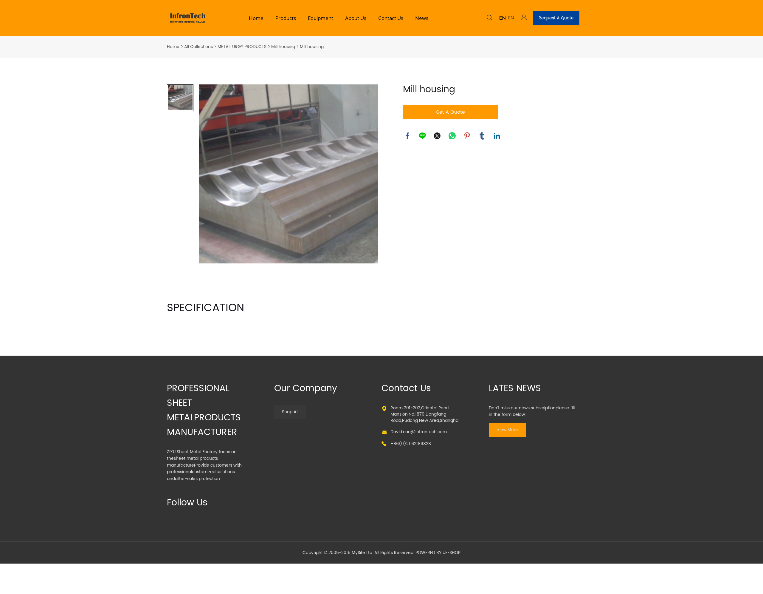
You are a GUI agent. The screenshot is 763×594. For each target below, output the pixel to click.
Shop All (290, 411)
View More (507, 429)
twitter (437, 135)
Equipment (320, 18)
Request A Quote (556, 18)
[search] (489, 18)
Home (256, 18)
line (422, 135)
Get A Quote (450, 112)
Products (285, 18)
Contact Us (390, 18)
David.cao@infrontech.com (418, 432)
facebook (407, 135)
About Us (355, 18)
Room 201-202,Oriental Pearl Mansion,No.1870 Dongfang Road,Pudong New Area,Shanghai (424, 414)
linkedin (496, 135)
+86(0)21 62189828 (410, 444)
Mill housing (283, 46)
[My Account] (524, 18)
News (421, 18)
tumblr (481, 135)
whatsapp (452, 135)
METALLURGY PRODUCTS (242, 46)
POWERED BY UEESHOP (437, 552)
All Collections (198, 46)
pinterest (467, 135)
